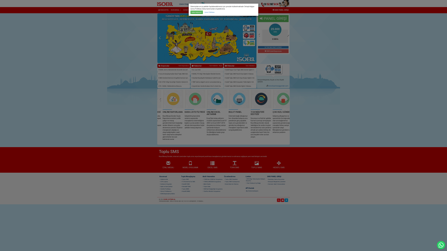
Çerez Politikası (210, 12)
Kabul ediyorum (197, 12)
